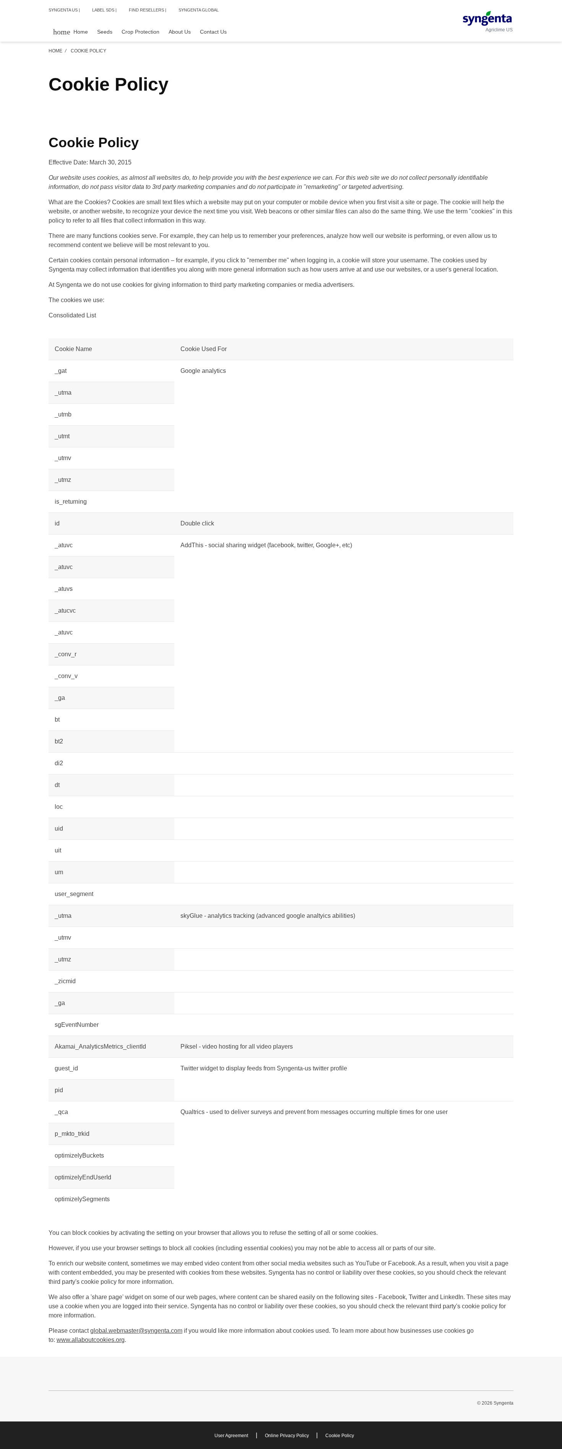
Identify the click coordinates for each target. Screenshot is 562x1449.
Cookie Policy (339, 1435)
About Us (180, 32)
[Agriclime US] (487, 18)
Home (55, 51)
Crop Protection (140, 32)
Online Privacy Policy (287, 1435)
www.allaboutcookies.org (91, 1340)
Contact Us (213, 32)
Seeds (104, 32)
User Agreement (231, 1435)
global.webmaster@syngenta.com (136, 1330)
